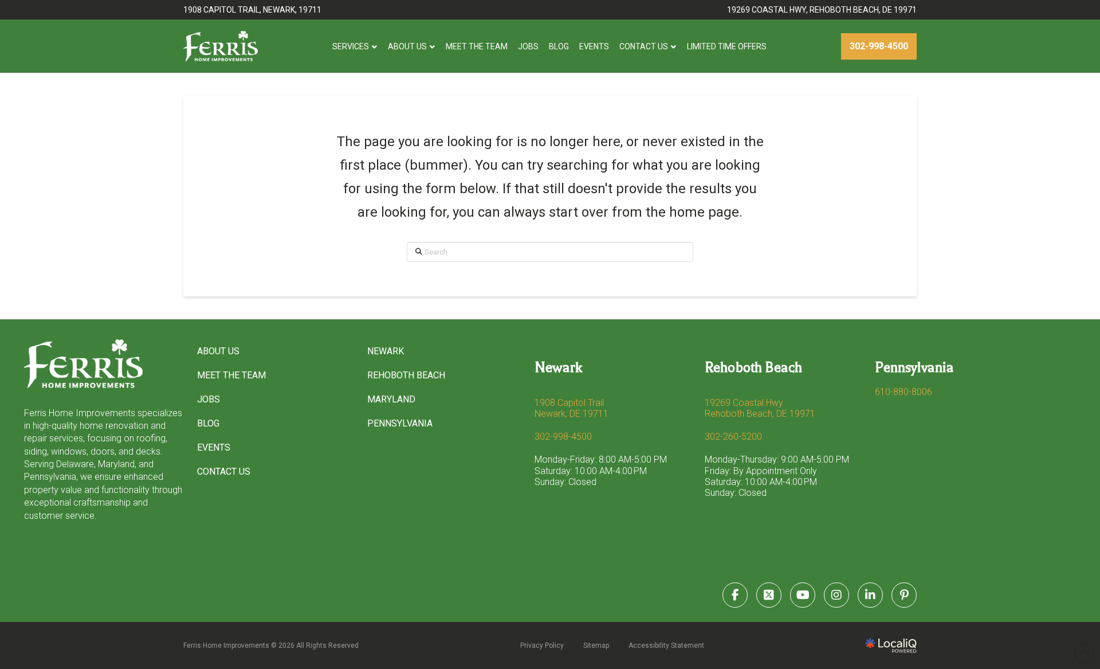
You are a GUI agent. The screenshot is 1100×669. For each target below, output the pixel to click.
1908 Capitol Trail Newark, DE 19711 (571, 408)
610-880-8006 (903, 391)
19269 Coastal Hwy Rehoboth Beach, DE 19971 (760, 408)
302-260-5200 (733, 436)
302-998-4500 (563, 436)
